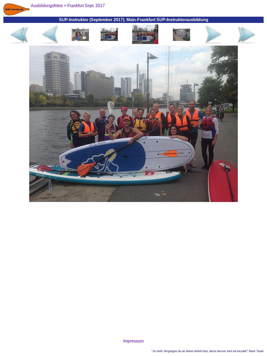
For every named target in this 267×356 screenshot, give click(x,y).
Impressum (133, 341)
